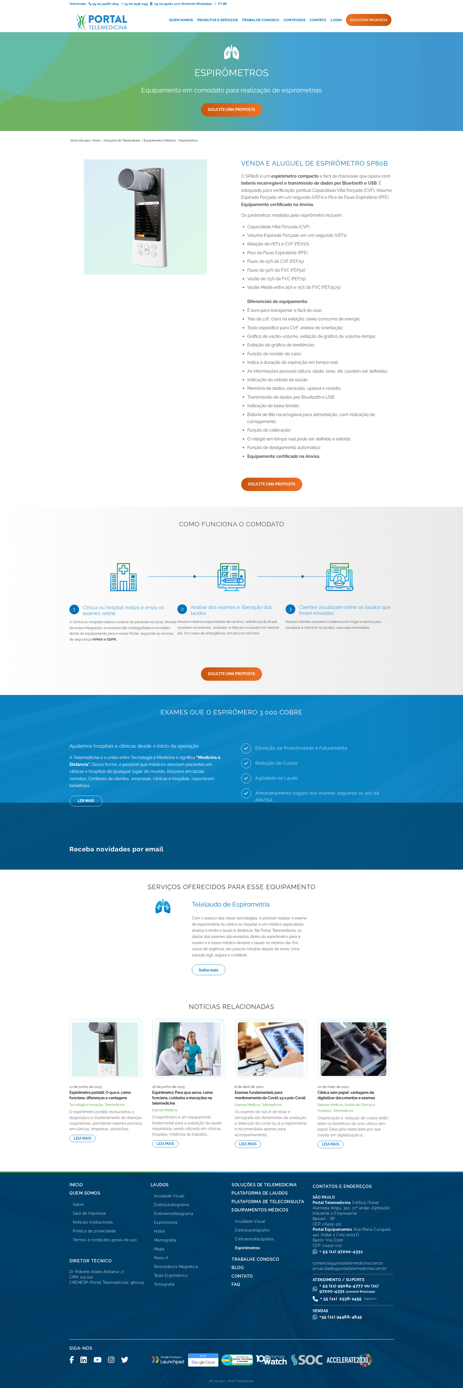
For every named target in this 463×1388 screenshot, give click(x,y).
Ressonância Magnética (176, 1266)
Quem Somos (84, 1193)
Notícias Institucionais (93, 1222)
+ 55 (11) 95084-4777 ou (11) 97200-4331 (349, 1288)
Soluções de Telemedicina (264, 1184)
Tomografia (164, 1284)
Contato (242, 1276)
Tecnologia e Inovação (86, 1105)
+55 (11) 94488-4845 (340, 1316)
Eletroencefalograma (173, 1213)
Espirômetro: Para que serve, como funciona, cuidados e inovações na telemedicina (182, 1097)
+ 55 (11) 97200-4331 (341, 1251)
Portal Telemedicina (241, 1381)
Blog (238, 1267)
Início (76, 1184)
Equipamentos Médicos (260, 1210)
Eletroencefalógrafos (254, 1239)
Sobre (78, 1204)
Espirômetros (247, 1248)
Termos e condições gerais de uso (105, 1240)
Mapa (159, 1249)
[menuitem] (181, 20)
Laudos (160, 1184)
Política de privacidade (94, 1231)
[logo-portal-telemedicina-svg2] (102, 22)
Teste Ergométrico (171, 1275)
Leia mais (82, 1138)
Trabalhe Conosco (255, 1259)
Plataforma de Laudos (260, 1193)
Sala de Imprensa (89, 1213)
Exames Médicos (165, 1110)
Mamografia (165, 1240)
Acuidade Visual (169, 1196)
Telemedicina (114, 1105)
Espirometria (166, 1222)
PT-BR (222, 4)
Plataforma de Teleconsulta (268, 1201)
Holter (159, 1231)
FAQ (236, 1284)
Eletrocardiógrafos (252, 1230)
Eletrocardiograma (171, 1205)
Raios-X (161, 1258)
